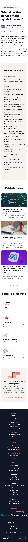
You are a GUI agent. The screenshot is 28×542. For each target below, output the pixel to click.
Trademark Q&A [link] (14, 422)
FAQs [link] (14, 420)
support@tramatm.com (14, 445)
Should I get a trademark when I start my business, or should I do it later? (14, 121)
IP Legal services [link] (14, 439)
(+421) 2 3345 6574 (14, 496)
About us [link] (14, 415)
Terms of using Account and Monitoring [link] (14, 428)
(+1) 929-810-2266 (14, 479)
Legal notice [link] (14, 526)
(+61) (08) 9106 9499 (14, 505)
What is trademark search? (12, 159)
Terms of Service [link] (14, 426)
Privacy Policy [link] (14, 528)
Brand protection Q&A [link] (14, 424)
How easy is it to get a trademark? (14, 94)
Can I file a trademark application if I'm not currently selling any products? (14, 114)
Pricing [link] (14, 418)
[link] (14, 206)
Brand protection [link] (14, 436)
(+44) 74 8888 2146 (14, 470)
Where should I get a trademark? (13, 109)
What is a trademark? (10, 76)
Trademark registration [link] (14, 434)
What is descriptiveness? (11, 136)
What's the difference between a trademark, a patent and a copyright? (14, 99)
